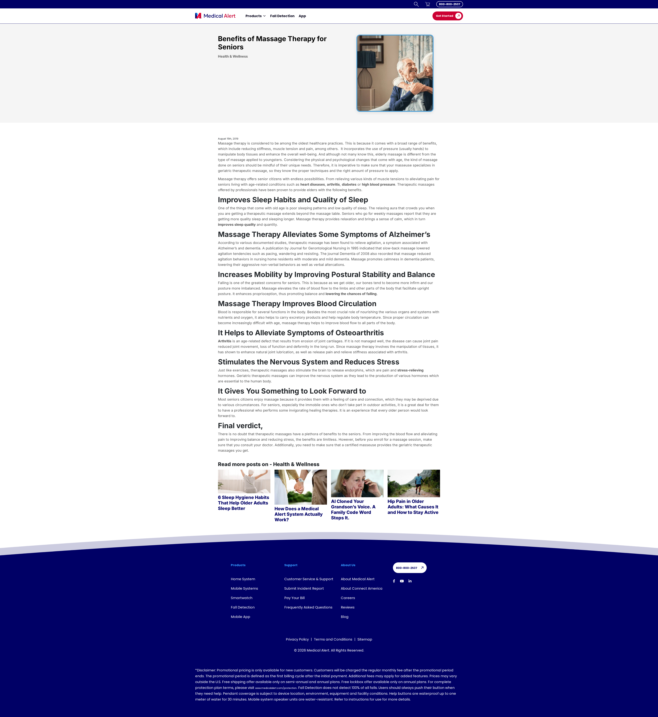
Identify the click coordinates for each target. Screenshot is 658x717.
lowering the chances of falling (351, 294)
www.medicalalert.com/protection (276, 688)
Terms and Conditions (333, 639)
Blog (345, 616)
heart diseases (312, 184)
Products (254, 16)
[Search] (416, 4)
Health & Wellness (233, 56)
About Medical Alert (358, 579)
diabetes (349, 184)
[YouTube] (402, 581)
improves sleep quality (237, 224)
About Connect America (361, 588)
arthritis (333, 184)
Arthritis (224, 341)
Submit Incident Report (304, 588)
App (302, 16)
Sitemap (364, 639)
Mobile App (240, 616)
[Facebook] (394, 581)
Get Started (444, 16)
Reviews (348, 607)
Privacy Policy (297, 639)
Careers (348, 597)
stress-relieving (410, 370)
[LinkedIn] (410, 581)
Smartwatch (241, 597)
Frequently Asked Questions (308, 607)
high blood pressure (378, 184)
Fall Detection (282, 16)
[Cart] (427, 4)
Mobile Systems (244, 588)
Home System (243, 579)
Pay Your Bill (294, 597)
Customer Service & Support (308, 579)
